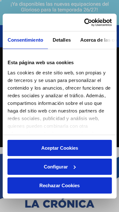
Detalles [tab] (61, 40)
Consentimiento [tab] (25, 40)
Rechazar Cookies (59, 185)
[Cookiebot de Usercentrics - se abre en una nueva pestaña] (85, 22)
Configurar (56, 166)
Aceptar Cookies (59, 148)
